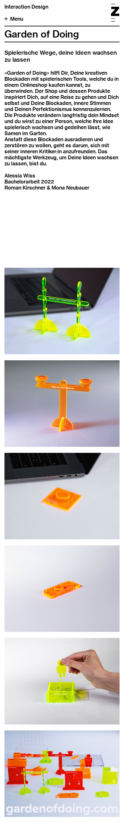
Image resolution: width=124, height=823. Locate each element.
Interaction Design (26, 6)
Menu (16, 19)
